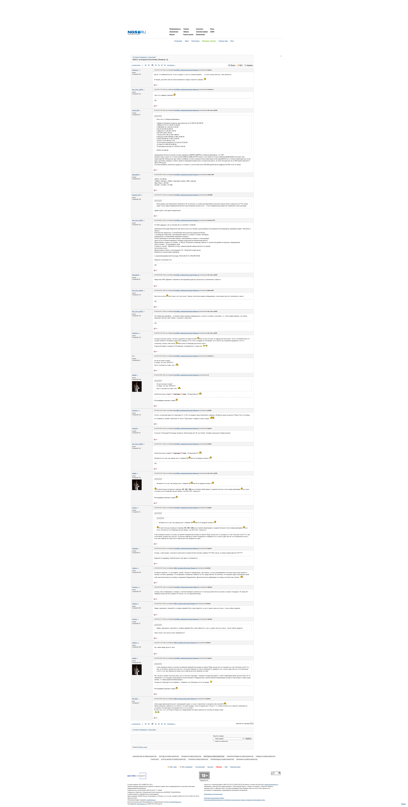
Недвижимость (175, 29)
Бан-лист (210, 767)
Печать (233, 65)
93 (159, 65)
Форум (172, 34)
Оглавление (178, 41)
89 (145, 65)
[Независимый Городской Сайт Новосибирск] (137, 33)
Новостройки (152, 57)
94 (162, 65)
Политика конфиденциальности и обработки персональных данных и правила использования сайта (234, 800)
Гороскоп (199, 29)
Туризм (186, 29)
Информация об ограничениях (213, 794)
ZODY (212, 31)
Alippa (141, 747)
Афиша (186, 31)
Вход (232, 41)
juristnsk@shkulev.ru (175, 802)
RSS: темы (173, 767)
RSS (240, 65)
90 (148, 65)
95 (165, 65)
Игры (212, 29)
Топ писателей (200, 767)
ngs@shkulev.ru (151, 800)
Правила (219, 767)
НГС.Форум (136, 57)
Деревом (250, 65)
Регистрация (195, 41)
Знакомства (173, 31)
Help (226, 767)
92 (156, 65)
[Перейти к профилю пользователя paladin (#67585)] (137, 391)
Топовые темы (223, 41)
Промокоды (200, 34)
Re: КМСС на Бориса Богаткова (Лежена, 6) (186, 70)
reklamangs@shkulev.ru (271, 784)
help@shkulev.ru (141, 804)
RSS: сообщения (187, 767)
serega (145, 747)
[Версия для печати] (154, 85)
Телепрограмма (202, 31)
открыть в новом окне (221, 741)
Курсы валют (188, 34)
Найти (187, 41)
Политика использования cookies (214, 798)
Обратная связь (235, 767)
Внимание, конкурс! (209, 41)
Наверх (403, 804)
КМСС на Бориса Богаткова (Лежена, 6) (185, 568)
